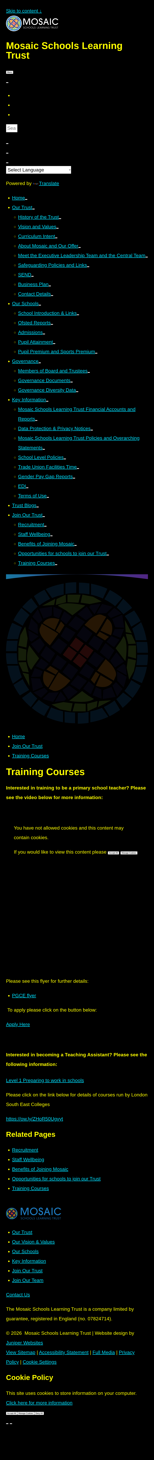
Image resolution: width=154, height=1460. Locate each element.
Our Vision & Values (33, 1241)
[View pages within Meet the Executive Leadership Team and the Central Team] (146, 257)
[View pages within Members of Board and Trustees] (89, 372)
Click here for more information (39, 1402)
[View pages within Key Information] (47, 401)
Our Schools (25, 1251)
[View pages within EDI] (27, 487)
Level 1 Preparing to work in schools (45, 1080)
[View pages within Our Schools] (40, 305)
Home (18, 736)
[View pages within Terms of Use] (48, 497)
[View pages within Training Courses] (56, 564)
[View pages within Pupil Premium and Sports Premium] (96, 353)
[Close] (7, 1423)
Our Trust (22, 1232)
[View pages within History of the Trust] (60, 218)
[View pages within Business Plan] (50, 285)
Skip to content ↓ (24, 11)
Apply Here (18, 1024)
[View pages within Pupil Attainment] (54, 343)
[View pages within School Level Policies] (65, 458)
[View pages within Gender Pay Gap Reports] (74, 478)
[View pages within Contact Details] (52, 295)
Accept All (113, 853)
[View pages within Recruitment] (45, 526)
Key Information (29, 1261)
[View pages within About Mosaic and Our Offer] (79, 247)
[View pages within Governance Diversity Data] (77, 391)
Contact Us (18, 1294)
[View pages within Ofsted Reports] (52, 324)
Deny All (39, 1413)
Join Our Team (27, 1280)
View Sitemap (20, 1352)
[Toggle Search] (7, 153)
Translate (49, 183)
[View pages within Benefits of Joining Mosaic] (75, 545)
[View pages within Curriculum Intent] (56, 237)
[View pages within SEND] (32, 276)
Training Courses (30, 755)
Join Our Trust (27, 746)
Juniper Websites (24, 1342)
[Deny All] (11, 1423)
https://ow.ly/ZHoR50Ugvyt (34, 1119)
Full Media (103, 1352)
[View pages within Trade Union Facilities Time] (78, 468)
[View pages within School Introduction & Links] (78, 314)
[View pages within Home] (26, 199)
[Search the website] (7, 143)
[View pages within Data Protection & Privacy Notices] (92, 430)
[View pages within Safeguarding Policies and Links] (88, 266)
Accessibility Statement (64, 1352)
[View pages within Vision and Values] (57, 228)
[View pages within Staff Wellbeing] (51, 535)
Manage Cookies (129, 853)
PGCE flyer (24, 995)
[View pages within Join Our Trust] (44, 516)
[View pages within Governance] (39, 362)
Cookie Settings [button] (40, 1362)
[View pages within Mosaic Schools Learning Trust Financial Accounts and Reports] (36, 420)
